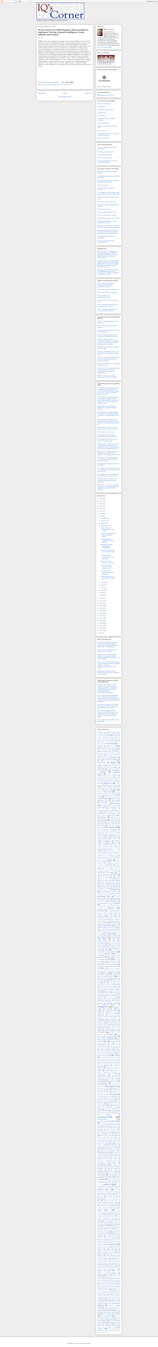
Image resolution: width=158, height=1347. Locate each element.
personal (118, 1140)
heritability (115, 984)
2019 (101, 516)
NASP (105, 1104)
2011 (101, 615)
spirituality (105, 1250)
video (112, 1291)
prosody (99, 1160)
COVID (113, 871)
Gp (113, 966)
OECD (103, 1132)
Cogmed (99, 837)
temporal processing (104, 1270)
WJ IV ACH (117, 1315)
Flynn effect (102, 939)
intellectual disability (108, 1005)
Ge (116, 953)
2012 (101, 613)
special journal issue (102, 1246)
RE (103, 1177)
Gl (101, 964)
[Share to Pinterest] (73, 82)
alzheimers (100, 756)
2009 (101, 620)
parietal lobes (106, 1137)
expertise (117, 927)
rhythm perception (113, 1193)
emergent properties (103, 915)
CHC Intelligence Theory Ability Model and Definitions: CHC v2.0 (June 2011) (108, 193)
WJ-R (115, 1320)
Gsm (114, 973)
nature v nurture (114, 1104)
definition (115, 885)
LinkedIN (99, 1062)
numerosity (100, 1129)
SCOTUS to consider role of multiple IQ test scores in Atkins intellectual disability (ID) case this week (107, 706)
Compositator (109, 857)
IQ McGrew (113, 1027)
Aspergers (115, 767)
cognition (106, 837)
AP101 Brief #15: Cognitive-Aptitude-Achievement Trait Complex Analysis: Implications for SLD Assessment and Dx (108, 414)
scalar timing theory (112, 1205)
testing (99, 1275)
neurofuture (117, 1113)
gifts (110, 962)
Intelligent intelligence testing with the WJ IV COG (108, 1009)
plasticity (106, 1148)
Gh (117, 961)
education (100, 910)
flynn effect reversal (113, 942)
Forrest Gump (114, 945)
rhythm (104, 1193)
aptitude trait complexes (103, 764)
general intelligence (54, 84)
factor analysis (107, 934)
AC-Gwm (115, 735)
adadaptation (109, 745)
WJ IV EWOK (111, 1317)
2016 (101, 603)
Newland (103, 1123)
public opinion (108, 1166)
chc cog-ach (113, 820)
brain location (116, 800)
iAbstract (99, 992)
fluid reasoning (114, 937)
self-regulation (101, 1225)
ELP (104, 913)
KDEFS (109, 1052)
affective (99, 749)
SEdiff (118, 1215)
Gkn (119, 962)
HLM (105, 987)
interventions (113, 1020)
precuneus (106, 1151)
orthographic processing (108, 1134)
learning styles (100, 1059)
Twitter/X (99, 1286)
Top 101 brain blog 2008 (104, 158)
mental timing (113, 1081)
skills (104, 1231)
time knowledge (116, 1278)
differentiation (100, 895)
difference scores (113, 893)
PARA (98, 1137)
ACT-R (101, 745)
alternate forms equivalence (112, 754)
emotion (115, 915)
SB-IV (113, 1204)
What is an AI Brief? (103, 138)
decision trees (114, 882)
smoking (116, 1233)
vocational (106, 1297)
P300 (101, 1135)
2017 (101, 600)
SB (109, 1203)
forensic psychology (102, 945)
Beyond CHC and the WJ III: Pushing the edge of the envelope (108, 181)
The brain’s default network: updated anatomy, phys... (106, 566)
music (70, 84)
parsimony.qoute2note (102, 1138)
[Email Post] (62, 82)
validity (110, 1289)
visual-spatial (115, 1295)
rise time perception (112, 1197)
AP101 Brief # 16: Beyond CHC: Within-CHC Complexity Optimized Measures (107, 407)
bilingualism (102, 788)
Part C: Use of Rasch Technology (107, 292)
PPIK (98, 1149)
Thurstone (101, 1278)
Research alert (115, 1188)
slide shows (102, 1233)
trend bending (110, 1284)
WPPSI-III (116, 1328)
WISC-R (118, 1310)
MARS (116, 1068)
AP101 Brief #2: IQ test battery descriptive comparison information (107, 435)
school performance (113, 1208)
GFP (113, 961)
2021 (101, 511)
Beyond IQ (108, 783)
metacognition (101, 1085)
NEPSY (99, 1107)
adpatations (103, 748)
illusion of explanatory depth (107, 994)
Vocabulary (99, 1297)
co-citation (111, 834)
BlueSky (99, 791)
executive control (111, 924)
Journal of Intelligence (105, 1049)
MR (103, 1098)
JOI (111, 1046)
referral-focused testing (105, 1186)
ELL (115, 911)
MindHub (106, 1089)
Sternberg (115, 1255)
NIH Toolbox (110, 1123)
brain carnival (110, 795)
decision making (104, 882)
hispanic (116, 986)
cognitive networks (113, 844)
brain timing (112, 805)
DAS (98, 877)
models (111, 1093)
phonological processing (111, 1144)
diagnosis (99, 893)
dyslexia (117, 903)
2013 (101, 610)
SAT (116, 1202)
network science (108, 1108)
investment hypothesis (103, 1023)
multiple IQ (117, 1099)
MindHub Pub (116, 1089)
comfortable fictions (107, 852)
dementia (107, 886)
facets (98, 934)
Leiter (112, 1059)
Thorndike (117, 1277)
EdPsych (111, 908)
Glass (105, 964)
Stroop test (106, 1256)
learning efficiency (105, 1057)
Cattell (109, 815)
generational (117, 957)
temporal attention (101, 1269)
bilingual (118, 786)
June (102, 587)
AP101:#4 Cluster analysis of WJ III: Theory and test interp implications (107, 335)
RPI (113, 1199)
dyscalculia (100, 903)
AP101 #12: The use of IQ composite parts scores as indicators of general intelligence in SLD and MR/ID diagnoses (108, 487)
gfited (108, 961)
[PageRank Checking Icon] (105, 95)
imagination (106, 995)
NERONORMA (109, 1107)
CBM (112, 817)
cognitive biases (114, 840)
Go (98, 966)
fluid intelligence (102, 937)
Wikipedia (106, 1308)
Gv (112, 976)
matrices (106, 1072)
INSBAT (109, 1001)
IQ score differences (111, 1031)
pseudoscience (108, 1160)
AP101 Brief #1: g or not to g (105, 432)
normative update (114, 1126)
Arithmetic (115, 764)
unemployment (110, 1288)
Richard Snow (108, 1196)
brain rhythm (104, 805)
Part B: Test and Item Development (107, 289)
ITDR (116, 1041)
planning (99, 1148)
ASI (104, 767)
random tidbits (101, 1174)
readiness (118, 1177)
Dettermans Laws (101, 890)
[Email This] (66, 82)
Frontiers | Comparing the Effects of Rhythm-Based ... (108, 535)
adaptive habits (110, 746)
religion (99, 1188)
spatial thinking (107, 1242)
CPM (118, 871)
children (99, 830)
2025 (101, 501)
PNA (112, 1147)
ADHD (118, 746)
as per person (114, 765)
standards (117, 1252)
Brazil (107, 807)
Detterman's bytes (113, 888)
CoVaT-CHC (106, 871)
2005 (101, 630)
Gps (117, 966)
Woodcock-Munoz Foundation (104, 1327)
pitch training (106, 1146)
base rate (105, 778)
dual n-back (100, 901)
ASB (98, 767)
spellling (99, 1250)
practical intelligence (108, 1149)
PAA (106, 1135)
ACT (119, 743)
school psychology (110, 1212)
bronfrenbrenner (101, 810)
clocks (106, 832)
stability (99, 1252)
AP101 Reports (112, 759)
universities (99, 1289)
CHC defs (100, 822)
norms (99, 1127)
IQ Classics (105, 1026)
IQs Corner (112, 1036)
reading (101, 1179)
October (103, 523)
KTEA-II (106, 1054)
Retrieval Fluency (114, 1191)
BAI (109, 777)
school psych (103, 1210)
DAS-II (110, 877)
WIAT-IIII (118, 1307)
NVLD (107, 1129)
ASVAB (109, 768)
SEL (106, 1216)
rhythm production (102, 1194)
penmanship (100, 1140)
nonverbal (103, 1124)
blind (108, 790)
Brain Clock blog (102, 130)
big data (103, 786)
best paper (110, 781)
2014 (101, 608)
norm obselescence (113, 1124)
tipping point (111, 1281)
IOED (117, 1023)
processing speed (102, 1157)
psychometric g (112, 1161)
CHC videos (113, 829)
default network (105, 885)
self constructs (111, 1219)
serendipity (115, 1227)
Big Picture (110, 786)
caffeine (114, 810)
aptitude (44, 84)
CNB (105, 834)
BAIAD (113, 777)
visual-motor (107, 1295)
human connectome (109, 990)
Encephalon (115, 916)
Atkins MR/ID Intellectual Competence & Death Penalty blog (108, 134)
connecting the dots (112, 863)
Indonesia (115, 998)
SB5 (119, 1204)
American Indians (110, 756)
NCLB (104, 1105)
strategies (99, 1256)
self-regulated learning (110, 1224)
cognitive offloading (102, 846)
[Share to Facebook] (71, 82)
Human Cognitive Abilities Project (106, 212)
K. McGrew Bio (101, 112)
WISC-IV (109, 1310)
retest (105, 1191)
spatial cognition (111, 1241)
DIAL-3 (105, 893)
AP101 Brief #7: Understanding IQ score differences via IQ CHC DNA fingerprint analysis (107, 459)
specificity (110, 1247)
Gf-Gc (103, 961)
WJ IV (109, 1316)
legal (108, 1059)
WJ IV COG (102, 1317)
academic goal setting (102, 738)
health (101, 983)
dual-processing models (111, 901)
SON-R (112, 1239)
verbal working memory (102, 1291)
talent (98, 1264)
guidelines (115, 974)
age (104, 749)
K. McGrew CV (101, 115)
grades (110, 968)
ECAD (110, 905)
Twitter (116, 1284)
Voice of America (114, 1297)
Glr (115, 964)
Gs (106, 973)
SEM (108, 1225)
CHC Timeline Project (103, 209)
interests (111, 1015)
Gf (109, 959)
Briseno (99, 808)
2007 (101, 625)
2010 (101, 618)
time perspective (114, 1280)
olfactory (116, 1132)
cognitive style (101, 847)
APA (98, 761)
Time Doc (108, 1278)
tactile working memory (113, 1263)
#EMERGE (99, 732)
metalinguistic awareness (112, 1084)
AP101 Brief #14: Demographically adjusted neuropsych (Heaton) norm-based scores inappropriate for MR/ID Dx (108, 422)
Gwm (107, 980)
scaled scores (100, 1207)
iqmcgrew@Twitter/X (103, 123)
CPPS (101, 872)
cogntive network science (112, 850)
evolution (104, 922)
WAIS (100, 1300)
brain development (109, 797)
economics (99, 908)
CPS (106, 872)
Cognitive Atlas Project (102, 840)
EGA (111, 911)
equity (116, 918)
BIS (103, 790)
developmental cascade (109, 891)
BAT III (99, 780)
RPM (117, 1199)
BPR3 (98, 795)
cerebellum (115, 818)
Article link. (41, 38)
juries (115, 1049)
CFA (98, 820)
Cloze (112, 832)
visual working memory (103, 1294)
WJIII (98, 1322)
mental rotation (110, 1080)
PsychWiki (101, 1166)
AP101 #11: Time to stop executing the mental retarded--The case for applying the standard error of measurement (108, 370)
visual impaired (105, 1292)
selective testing (101, 1219)
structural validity (107, 1258)
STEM (108, 1255)
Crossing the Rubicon (103, 875)
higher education (108, 986)
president (99, 1155)
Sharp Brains (108, 1229)
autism (114, 775)
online (98, 1134)
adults (109, 748)
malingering (109, 1069)
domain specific (105, 900)
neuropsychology (104, 1117)
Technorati (116, 1267)
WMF (108, 1322)
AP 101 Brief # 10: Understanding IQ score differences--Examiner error (108, 475)
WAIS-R (99, 1301)
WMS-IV (99, 1323)
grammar (116, 968)
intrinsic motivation (102, 1021)
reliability (115, 1186)
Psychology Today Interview (105, 152)
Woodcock (108, 1323)
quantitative (115, 1166)
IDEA (117, 992)
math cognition (110, 1070)
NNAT (116, 1123)
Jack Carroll (107, 1043)
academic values (104, 741)
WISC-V (101, 1312)
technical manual (101, 1267)
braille (103, 795)
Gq (98, 968)
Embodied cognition (113, 913)
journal (105, 1047)
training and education (104, 1283)
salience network (102, 1202)
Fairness (118, 934)
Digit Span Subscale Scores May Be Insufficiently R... (106, 546)
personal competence (106, 1141)
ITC (112, 1041)
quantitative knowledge (103, 1168)
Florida (116, 935)
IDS (98, 994)
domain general (115, 898)
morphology (105, 1094)
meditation (108, 1076)
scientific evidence (114, 1213)
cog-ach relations (108, 835)
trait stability (102, 1284)
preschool (106, 1154)
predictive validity (115, 1151)
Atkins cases (111, 770)
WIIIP (100, 1308)
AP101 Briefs (101, 759)
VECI (117, 1289)
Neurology (108, 1115)
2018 (101, 598)
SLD (108, 1232)
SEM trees (115, 1225)
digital (108, 895)
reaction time (109, 1177)
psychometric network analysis (107, 1163)
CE (117, 817)
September (104, 525)
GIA (98, 962)
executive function (103, 926)
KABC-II (115, 1051)
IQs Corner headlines (105, 1038)
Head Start (117, 981)
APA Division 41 (108, 760)
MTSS (107, 1097)
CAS (111, 813)
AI (119, 750)
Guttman (106, 976)
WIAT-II (112, 1307)
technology (109, 1267)
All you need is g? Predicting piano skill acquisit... (107, 529)
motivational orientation (102, 1096)
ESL (108, 919)
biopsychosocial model (112, 788)
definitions (100, 886)
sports (111, 1250)
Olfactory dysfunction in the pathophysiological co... (108, 578)
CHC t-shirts (112, 825)
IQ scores (101, 1032)
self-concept (107, 1221)
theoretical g (115, 1275)
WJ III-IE (103, 1315)
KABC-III (99, 1052)
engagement (110, 918)
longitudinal (107, 1065)
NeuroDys (99, 1113)
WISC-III (99, 1310)
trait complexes (116, 1283)
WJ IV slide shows (107, 1319)
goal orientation (106, 966)
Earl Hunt (103, 905)
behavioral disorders (108, 780)
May (102, 590)
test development (111, 1273)
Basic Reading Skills (113, 778)
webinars (101, 1303)
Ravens (109, 1176)
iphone (109, 1024)
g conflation (114, 950)
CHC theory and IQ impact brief (106, 201)
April (102, 592)
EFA (112, 910)
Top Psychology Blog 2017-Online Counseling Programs (107, 161)
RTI (98, 1200)
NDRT (116, 1105)
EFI (107, 911)
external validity (108, 930)
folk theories (110, 943)
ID (109, 992)
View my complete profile (104, 47)
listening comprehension (108, 1062)
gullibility (99, 976)
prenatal (99, 1154)
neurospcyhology (101, 1121)
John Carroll (117, 1044)
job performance (108, 1044)
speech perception (112, 1249)
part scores (114, 1138)
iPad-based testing (101, 1024)
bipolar (98, 790)
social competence (108, 1235)
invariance (114, 1021)
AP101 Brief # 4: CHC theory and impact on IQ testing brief (107, 440)
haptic (100, 981)
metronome (99, 1086)
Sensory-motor (107, 1227)
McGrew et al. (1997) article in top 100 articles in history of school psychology (108, 226)
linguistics (116, 1060)
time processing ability (102, 1281)
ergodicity (99, 919)
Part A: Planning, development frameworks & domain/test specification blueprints (106, 285)
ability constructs (110, 734)
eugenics (105, 921)
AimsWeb (109, 751)
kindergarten (115, 1052)
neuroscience (102, 1119)
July (102, 585)
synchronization (114, 1260)
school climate (117, 1207)
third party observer (108, 1277)
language (112, 1054)
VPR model (111, 1298)
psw (116, 1160)
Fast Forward (103, 935)
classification (106, 830)
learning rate (115, 1057)
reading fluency (101, 1182)
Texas (108, 1275)
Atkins (104, 770)
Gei (119, 953)
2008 (101, 623)
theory (99, 1277)
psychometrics (102, 1165)
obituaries (104, 1130)
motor (112, 1096)
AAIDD (109, 732)
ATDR (118, 768)
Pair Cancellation (113, 1135)
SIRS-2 (99, 1231)
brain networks (115, 804)
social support (103, 1238)
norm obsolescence (102, 1126)
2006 (101, 628)
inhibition (117, 1000)
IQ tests (110, 1034)
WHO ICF (107, 1307)
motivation (113, 1094)
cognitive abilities (101, 838)
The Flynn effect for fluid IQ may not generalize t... (108, 551)
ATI (99, 770)
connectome (108, 865)
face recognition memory (105, 932)
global (110, 964)
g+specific (107, 952)
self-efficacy (110, 1222)
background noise (101, 777)
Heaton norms (109, 983)
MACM (61, 84)
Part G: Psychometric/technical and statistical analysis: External (107, 309)
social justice (109, 1236)
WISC (111, 1308)
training (118, 1281)
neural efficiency (102, 1110)
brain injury (104, 800)
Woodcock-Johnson (111, 1325)
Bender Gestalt (102, 781)
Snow (98, 1235)
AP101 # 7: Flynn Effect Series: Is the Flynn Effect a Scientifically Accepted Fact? (108, 353)
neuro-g (106, 1112)
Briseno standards (111, 809)
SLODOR (110, 1233)
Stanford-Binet (105, 1253)
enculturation (100, 918)
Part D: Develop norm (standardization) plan (103, 296)
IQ (114, 1024)
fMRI (98, 943)
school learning (102, 1208)
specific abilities (113, 1246)
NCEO (98, 1105)
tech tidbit (114, 1266)
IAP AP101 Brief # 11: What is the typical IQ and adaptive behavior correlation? (107, 480)
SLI (119, 1231)
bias (104, 785)
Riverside (99, 1199)
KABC (103, 1050)
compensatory (100, 855)
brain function (116, 798)
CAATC (108, 810)
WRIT (106, 1330)
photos (98, 1146)
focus (103, 943)
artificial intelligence (102, 765)
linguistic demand (108, 1060)
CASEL (99, 815)
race (104, 1173)
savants (105, 1203)
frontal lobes (111, 948)
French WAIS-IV (101, 948)
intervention (101, 1020)
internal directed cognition (111, 1016)
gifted (103, 962)
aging (113, 750)
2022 (101, 508)
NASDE (99, 1104)
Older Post (88, 93)
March (103, 595)
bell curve (117, 780)
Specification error (101, 1247)
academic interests (114, 738)
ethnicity (118, 919)
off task (109, 1132)
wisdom (109, 1312)
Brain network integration (108, 802)
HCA (105, 981)
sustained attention (102, 1260)
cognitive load (101, 844)
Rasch (103, 1176)
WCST (118, 1301)
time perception (103, 1280)
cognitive (114, 837)
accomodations (114, 741)
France (116, 946)
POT (117, 1148)
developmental (115, 890)
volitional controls (102, 1298)
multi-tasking (114, 1098)
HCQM (111, 981)
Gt (98, 974)
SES (98, 1229)
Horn (109, 987)
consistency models (107, 866)
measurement (101, 1075)
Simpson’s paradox (108, 1230)
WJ (114, 1312)
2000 (101, 633)
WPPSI (109, 1328)
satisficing (99, 1203)
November (104, 520)
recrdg (118, 1184)
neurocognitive (114, 1112)
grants (98, 969)
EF (108, 910)
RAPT (98, 1176)
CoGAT (116, 835)
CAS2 (116, 813)
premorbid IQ (115, 1152)
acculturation (100, 743)
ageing (108, 749)
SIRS (117, 1230)
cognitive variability (112, 847)
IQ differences (113, 1026)
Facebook (116, 932)
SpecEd (113, 1244)
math (99, 1070)
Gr (105, 968)
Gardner (104, 953)
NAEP (107, 1102)
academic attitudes (101, 737)
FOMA (116, 943)
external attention (104, 929)
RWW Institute (114, 1200)
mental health (110, 1078)
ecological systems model (112, 906)
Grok (107, 971)
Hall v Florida (116, 980)
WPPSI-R (99, 1330)
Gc (110, 954)
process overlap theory (111, 1155)
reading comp (111, 1179)
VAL (105, 1289)
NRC (105, 1127)
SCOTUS (105, 1215)
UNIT (117, 1288)
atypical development (112, 774)
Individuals (108, 998)
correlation (99, 869)
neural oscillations (115, 1110)
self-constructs (115, 1221)
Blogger (88, 1343)
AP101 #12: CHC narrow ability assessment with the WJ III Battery (107, 376)
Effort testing (102, 911)
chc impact (111, 822)
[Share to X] (69, 82)
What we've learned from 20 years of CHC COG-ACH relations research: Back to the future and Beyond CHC (108, 232)
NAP (112, 1102)
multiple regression (103, 1101)
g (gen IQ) (103, 950)
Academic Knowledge (102, 740)
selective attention (114, 1216)
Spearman (105, 1244)
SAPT (111, 1202)
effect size (117, 910)
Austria (107, 775)
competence (110, 855)
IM (116, 994)
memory (116, 1076)
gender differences (113, 955)
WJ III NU (116, 1314)
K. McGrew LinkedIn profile (105, 109)
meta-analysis (102, 1083)
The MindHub (101, 106)
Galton (98, 953)
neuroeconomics (108, 1113)
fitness (110, 935)
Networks (116, 1108)
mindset (66, 84)
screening (112, 1215)
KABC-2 (109, 1050)
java (117, 1043)
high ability (99, 986)
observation (111, 1130)
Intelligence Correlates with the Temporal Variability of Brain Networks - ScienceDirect (108, 672)
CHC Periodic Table (109, 823)
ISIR (105, 1041)
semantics (99, 1227)
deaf (106, 878)
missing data (115, 1091)
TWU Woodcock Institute (109, 1286)
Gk (114, 962)
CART (106, 813)
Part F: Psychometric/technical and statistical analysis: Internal (107, 305)
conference (105, 862)
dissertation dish (103, 896)
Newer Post (42, 93)
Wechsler (108, 1303)
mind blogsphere (110, 1086)
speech (99, 1249)
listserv (118, 1062)
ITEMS (98, 1043)
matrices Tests (114, 1072)
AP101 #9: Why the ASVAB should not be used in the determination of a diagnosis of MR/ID (108, 359)
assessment (100, 769)
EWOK (111, 922)
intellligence (107, 1013)
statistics (99, 1255)
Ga (115, 952)
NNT (98, 1124)
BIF (115, 785)
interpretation (113, 1018)
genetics (101, 959)
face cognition (117, 930)
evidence (111, 921)
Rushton (106, 1200)
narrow (116, 1102)
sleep (114, 1232)
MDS (115, 1073)
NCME (111, 1105)
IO (112, 1023)
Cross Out (105, 874)
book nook (107, 792)
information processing (104, 1000)
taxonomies (106, 1264)
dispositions (115, 895)
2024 (101, 503)
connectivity (100, 864)
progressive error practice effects (107, 1158)
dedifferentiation (100, 883)
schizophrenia (109, 1207)
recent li (99, 1184)
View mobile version (64, 97)
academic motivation (114, 740)
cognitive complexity (103, 841)
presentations (115, 1154)
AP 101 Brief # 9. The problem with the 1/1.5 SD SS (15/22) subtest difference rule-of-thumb (108, 469)
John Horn (103, 1046)
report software (106, 1188)
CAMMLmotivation (110, 812)
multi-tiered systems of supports (104, 1099)
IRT (100, 1041)
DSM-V (115, 900)
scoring (99, 1215)
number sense (112, 1127)
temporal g (112, 1269)
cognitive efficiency (110, 843)
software (106, 1239)
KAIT (104, 1052)
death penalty (116, 880)
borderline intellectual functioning (111, 793)
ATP (119, 770)
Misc (107, 1091)
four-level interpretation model (105, 946)
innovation (102, 1001)
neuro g (101, 1112)
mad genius (110, 1067)
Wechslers (111, 1305)
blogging (114, 790)
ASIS (108, 767)
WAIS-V (106, 1301)
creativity (111, 872)
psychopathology (116, 1165)
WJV (103, 1322)
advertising (115, 748)
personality (108, 1143)
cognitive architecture (113, 838)
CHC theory (109, 827)
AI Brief (102, 751)
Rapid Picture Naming (113, 1174)
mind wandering (110, 1088)
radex (110, 1173)
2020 (101, 513)
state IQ (115, 1253)
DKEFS (106, 898)
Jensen (99, 1044)
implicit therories (114, 995)
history (99, 987)
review (99, 1193)
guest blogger (106, 974)
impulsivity (100, 997)
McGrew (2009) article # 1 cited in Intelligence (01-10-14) (107, 221)
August (103, 582)
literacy (101, 1063)
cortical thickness (110, 869)
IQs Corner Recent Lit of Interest (106, 215)
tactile (104, 1263)
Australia (99, 775)
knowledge (99, 1054)
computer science (108, 858)
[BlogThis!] (67, 82)
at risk (114, 768)
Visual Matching (114, 1292)
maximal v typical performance (104, 1073)
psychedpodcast (101, 1161)
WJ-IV (110, 1320)
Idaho (113, 992)
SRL (117, 1250)
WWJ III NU (105, 1332)
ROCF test (107, 1199)
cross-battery (113, 874)
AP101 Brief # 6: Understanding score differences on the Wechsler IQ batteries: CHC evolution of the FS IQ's (108, 453)
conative (109, 860)
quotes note (110, 1171)
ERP (105, 919)
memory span (100, 1078)
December (104, 518)
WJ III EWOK (107, 1314)
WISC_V (116, 1308)
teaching (106, 1266)
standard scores (107, 1252)
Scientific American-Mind (104, 155)
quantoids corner (112, 1170)
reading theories (111, 1182)
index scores (109, 997)
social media (117, 1236)
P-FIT (118, 1134)
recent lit (107, 1184)
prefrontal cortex (104, 1152)
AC (108, 735)
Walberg (113, 1301)
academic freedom (113, 737)
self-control (100, 1222)
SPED (116, 1247)
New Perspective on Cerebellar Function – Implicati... (108, 540)
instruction (100, 1003)
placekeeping (115, 1146)
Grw (98, 973)
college (99, 852)
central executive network (104, 818)
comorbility (115, 854)
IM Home (99, 995)
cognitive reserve (114, 846)
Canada (118, 812)
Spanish (118, 1239)
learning (117, 1055)
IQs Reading (116, 1039)
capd (101, 813)
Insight (116, 1001)
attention (103, 772)
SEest (100, 1216)
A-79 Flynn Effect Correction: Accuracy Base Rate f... (107, 557)
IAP (105, 992)
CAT (104, 815)
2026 (101, 498)
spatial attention (102, 1241)
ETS (100, 921)
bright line (115, 807)
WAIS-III (107, 1300)
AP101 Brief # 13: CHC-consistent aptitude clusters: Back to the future (107, 428)
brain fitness (103, 799)
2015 (101, 605)
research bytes (103, 1190)
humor (116, 990)
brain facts (117, 797)
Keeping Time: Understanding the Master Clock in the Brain (107, 650)
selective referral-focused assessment (107, 1218)
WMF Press (115, 1322)
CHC (104, 820)
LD (109, 1055)
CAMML (101, 812)
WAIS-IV (114, 1300)
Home (65, 93)
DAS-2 (104, 877)
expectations (109, 927)
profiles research (114, 1157)
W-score (118, 1298)
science (106, 1213)
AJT (114, 751)
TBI (113, 1264)
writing (112, 1330)
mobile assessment (102, 1093)
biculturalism (110, 785)
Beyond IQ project (102, 185)
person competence (109, 1140)
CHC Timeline (101, 829)
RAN (115, 1173)
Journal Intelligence (115, 1047)
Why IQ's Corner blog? (104, 103)
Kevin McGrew (109, 29)
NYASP (113, 1129)
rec (117, 1182)
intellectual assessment (113, 1003)
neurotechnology (114, 1121)
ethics (113, 919)
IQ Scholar (108, 1029)
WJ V (104, 1320)
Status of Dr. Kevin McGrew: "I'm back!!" (107, 561)
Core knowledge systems (111, 868)
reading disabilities (112, 1181)
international (100, 1018)
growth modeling (114, 971)
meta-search (115, 1083)
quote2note (100, 1171)
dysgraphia (109, 903)
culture (115, 875)
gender (102, 955)
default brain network (113, 883)
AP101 (115, 757)
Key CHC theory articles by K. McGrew (108, 218)
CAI (119, 810)
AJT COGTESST (110, 753)
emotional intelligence (103, 916)
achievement (109, 743)
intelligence (102, 1007)
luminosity (115, 1065)
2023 (101, 506)
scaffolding (102, 1205)
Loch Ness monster (109, 1063)
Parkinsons (115, 1137)
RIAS (111, 1194)
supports (116, 1258)
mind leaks (100, 1088)
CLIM (112, 831)
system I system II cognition (104, 1261)
